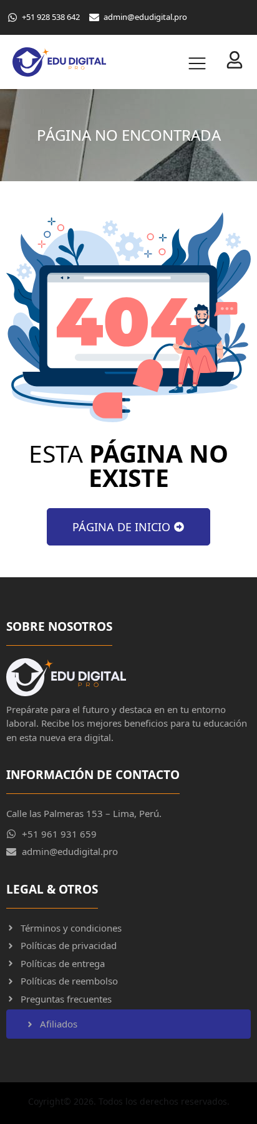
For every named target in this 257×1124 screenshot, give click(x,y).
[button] (191, 62)
